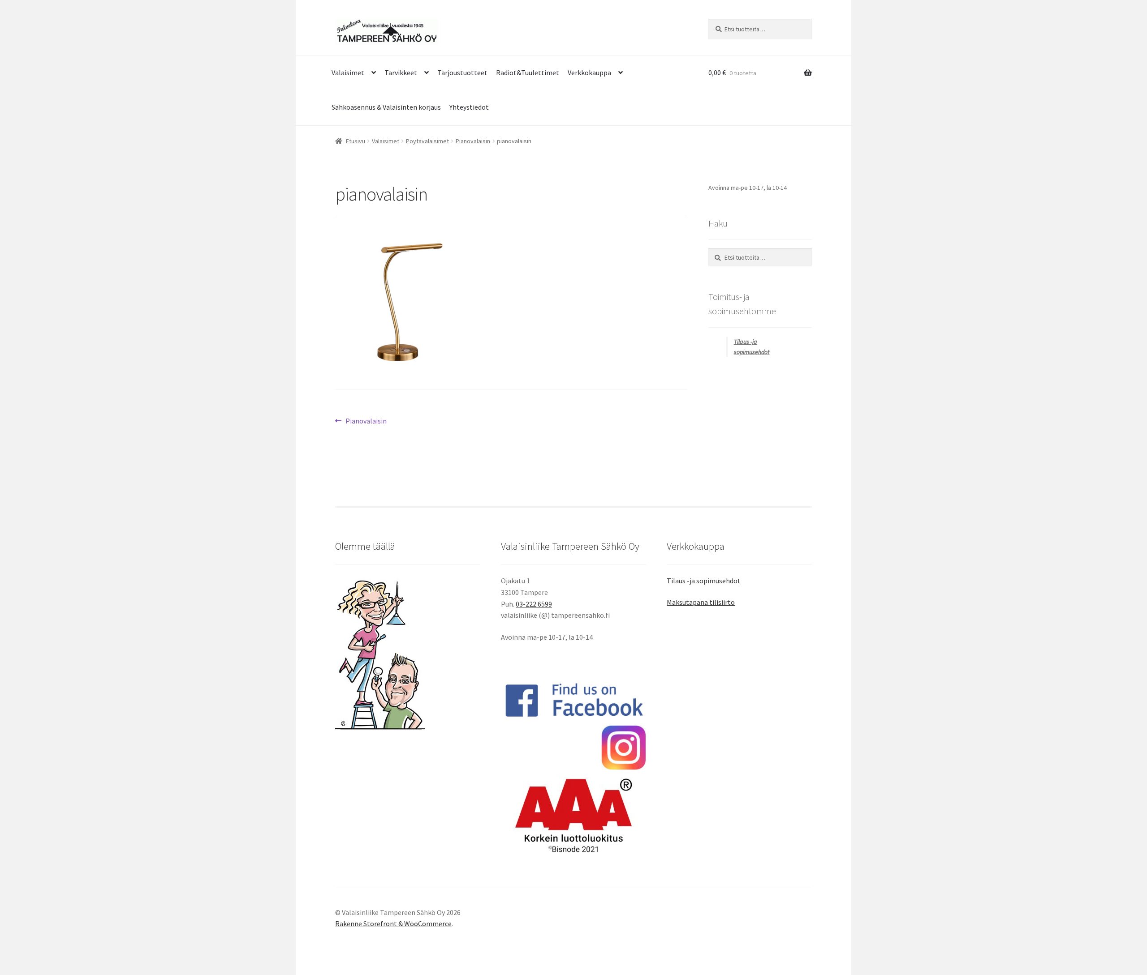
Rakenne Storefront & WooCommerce (393, 923)
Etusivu (355, 141)
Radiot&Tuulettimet (527, 72)
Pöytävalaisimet (427, 141)
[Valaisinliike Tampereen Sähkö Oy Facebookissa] (573, 700)
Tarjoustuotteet (462, 72)
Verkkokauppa (589, 72)
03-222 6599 (534, 603)
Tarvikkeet (400, 72)
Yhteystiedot (469, 107)
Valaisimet (348, 72)
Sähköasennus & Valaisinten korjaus (386, 107)
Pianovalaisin (473, 141)
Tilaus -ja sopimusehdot (704, 580)
